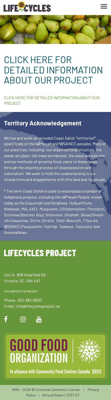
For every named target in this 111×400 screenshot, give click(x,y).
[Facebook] (6, 319)
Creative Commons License (58, 389)
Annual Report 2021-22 (61, 395)
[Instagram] (23, 319)
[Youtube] (39, 319)
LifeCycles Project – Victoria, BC (27, 8)
